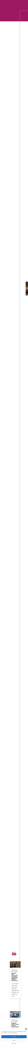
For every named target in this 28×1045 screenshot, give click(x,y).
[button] (26, 1029)
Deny (14, 1040)
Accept (14, 1036)
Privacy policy (14, 1043)
